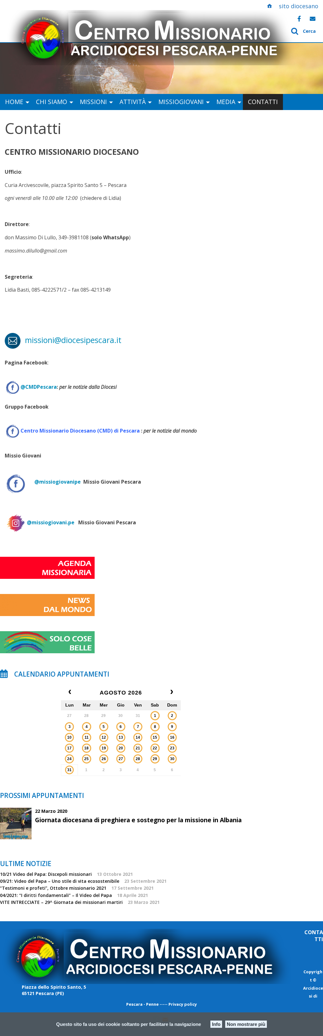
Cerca (309, 31)
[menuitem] (15, 102)
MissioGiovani (181, 101)
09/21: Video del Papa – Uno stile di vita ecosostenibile (59, 881)
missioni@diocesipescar (66, 340)
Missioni (93, 101)
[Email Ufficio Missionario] (312, 19)
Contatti (263, 101)
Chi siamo (51, 101)
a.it (115, 340)
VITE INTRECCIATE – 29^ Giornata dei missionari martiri (61, 902)
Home (14, 101)
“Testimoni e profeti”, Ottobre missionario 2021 (53, 888)
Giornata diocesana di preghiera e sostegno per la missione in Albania (138, 820)
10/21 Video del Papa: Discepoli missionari (46, 874)
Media (225, 101)
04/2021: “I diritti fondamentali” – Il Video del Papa (56, 895)
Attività (133, 101)
